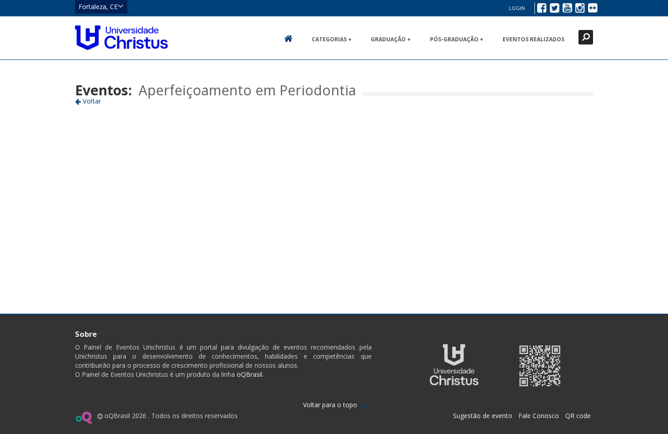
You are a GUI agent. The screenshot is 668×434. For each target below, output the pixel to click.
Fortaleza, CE (98, 6)
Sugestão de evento (482, 415)
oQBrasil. (249, 374)
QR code (578, 415)
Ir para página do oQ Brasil (83, 417)
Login (517, 8)
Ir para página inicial (121, 37)
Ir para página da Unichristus (454, 364)
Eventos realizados (533, 39)
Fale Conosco (538, 415)
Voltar (91, 100)
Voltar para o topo (331, 404)
